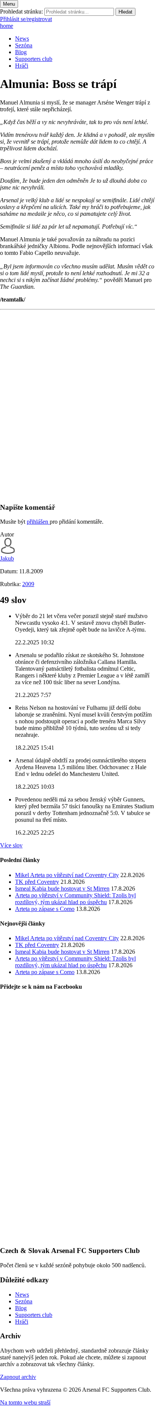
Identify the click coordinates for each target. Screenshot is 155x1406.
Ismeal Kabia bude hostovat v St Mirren (62, 888)
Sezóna (23, 45)
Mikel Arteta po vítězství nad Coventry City (67, 875)
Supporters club (33, 59)
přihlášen (38, 521)
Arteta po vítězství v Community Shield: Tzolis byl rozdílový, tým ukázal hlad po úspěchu (75, 898)
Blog (21, 52)
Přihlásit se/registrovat (26, 19)
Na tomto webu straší (25, 1402)
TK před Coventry (37, 882)
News (22, 38)
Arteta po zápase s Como (44, 909)
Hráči (21, 65)
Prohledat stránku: (21, 11)
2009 (28, 584)
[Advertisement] (77, 418)
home (6, 26)
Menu (9, 4)
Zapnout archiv (18, 1377)
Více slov (11, 845)
